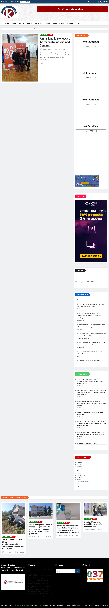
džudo (39, 575)
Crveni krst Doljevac (44, 572)
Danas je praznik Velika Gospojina (87, 443)
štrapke (50, 596)
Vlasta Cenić (45, 593)
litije (48, 580)
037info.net (42, 605)
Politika (79, 473)
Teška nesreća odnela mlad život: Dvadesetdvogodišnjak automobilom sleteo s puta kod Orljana (90, 381)
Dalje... (43, 63)
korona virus (39, 580)
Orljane (38, 586)
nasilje (37, 583)
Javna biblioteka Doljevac (35, 578)
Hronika (21, 23)
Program (79, 477)
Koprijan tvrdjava (32, 580)
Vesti (78, 486)
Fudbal (42, 575)
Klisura (51, 578)
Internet (70, 23)
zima (36, 596)
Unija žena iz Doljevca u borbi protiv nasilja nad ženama (23, 29)
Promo (78, 23)
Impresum (104, 605)
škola (47, 596)
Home (4, 29)
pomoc (42, 589)
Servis (29, 23)
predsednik (46, 589)
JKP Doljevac (45, 578)
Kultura (47, 23)
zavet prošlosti (31, 596)
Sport (14, 23)
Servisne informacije (83, 482)
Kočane (45, 580)
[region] (95, 575)
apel (47, 569)
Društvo (6, 23)
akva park (33, 569)
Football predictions (83, 338)
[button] (95, 575)
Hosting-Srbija (27, 605)
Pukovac (36, 591)
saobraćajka (31, 593)
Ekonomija (38, 23)
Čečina (43, 596)
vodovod (51, 593)
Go (78, 571)
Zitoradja (40, 596)
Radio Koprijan (47, 49)
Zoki (78, 356)
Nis (40, 583)
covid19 (37, 572)
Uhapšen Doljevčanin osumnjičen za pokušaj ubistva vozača (93, 524)
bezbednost (31, 572)
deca (50, 572)
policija (30, 589)
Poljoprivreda (58, 23)
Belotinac (50, 569)
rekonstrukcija (46, 591)
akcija (29, 569)
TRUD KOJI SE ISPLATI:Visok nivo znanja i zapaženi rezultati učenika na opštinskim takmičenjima (90, 316)
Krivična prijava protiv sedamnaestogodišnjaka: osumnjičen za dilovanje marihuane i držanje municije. (91, 434)
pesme (51, 586)
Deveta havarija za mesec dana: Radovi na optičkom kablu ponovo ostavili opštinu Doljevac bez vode (91, 403)
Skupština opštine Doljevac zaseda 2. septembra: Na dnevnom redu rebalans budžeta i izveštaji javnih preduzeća (91, 392)
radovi (40, 591)
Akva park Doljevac (40, 569)
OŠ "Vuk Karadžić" (45, 586)
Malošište (32, 583)
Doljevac (32, 574)
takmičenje (38, 593)
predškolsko (30, 591)
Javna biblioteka (47, 575)
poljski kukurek (36, 589)
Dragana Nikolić (81, 347)
